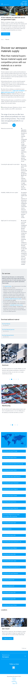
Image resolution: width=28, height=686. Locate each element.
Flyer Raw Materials (6, 323)
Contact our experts (8, 638)
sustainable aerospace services (16, 305)
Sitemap (14, 678)
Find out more (5, 33)
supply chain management (19, 90)
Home (2, 39)
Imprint (14, 679)
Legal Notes (14, 681)
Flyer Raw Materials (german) (8, 329)
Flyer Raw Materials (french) (8, 335)
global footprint (8, 286)
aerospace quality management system (13, 298)
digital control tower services (7, 92)
